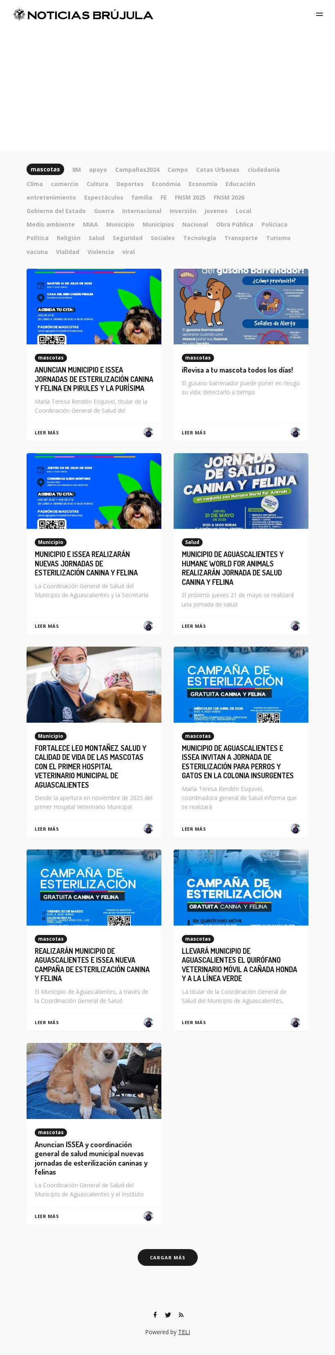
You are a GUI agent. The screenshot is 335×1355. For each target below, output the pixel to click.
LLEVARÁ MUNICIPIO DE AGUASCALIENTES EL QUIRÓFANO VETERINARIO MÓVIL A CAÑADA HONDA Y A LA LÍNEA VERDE (239, 964)
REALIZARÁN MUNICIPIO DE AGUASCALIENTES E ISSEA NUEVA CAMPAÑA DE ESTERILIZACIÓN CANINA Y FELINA (92, 964)
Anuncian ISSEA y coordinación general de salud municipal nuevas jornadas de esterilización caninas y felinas (91, 1158)
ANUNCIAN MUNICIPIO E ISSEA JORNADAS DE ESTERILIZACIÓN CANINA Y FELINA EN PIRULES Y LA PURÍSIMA (94, 379)
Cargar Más (167, 1257)
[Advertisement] (167, 90)
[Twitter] (168, 1315)
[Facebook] (155, 1315)
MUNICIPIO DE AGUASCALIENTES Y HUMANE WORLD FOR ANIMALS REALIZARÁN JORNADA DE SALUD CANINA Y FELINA (233, 568)
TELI (184, 1332)
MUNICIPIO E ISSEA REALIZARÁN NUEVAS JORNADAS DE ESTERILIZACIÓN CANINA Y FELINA (86, 563)
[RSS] (181, 1315)
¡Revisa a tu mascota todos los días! (237, 369)
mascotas (51, 357)
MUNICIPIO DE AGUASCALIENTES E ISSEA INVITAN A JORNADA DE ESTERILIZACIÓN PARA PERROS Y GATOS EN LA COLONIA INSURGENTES (238, 762)
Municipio (50, 542)
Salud (192, 542)
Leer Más (47, 432)
